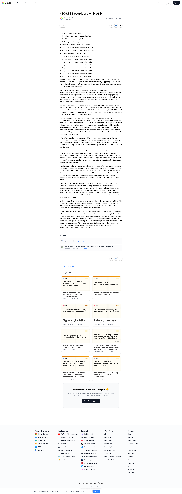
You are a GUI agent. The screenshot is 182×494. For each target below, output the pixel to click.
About (37, 3)
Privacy (93, 486)
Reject (89, 491)
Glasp (74, 18)
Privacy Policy (80, 491)
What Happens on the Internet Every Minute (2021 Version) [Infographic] (89, 247)
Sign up (176, 3)
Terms (87, 486)
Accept (96, 491)
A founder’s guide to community (75, 240)
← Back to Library (67, 266)
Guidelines (100, 486)
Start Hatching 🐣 (90, 401)
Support (81, 486)
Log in (168, 3)
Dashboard (159, 3)
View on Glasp (82, 241)
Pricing (44, 3)
